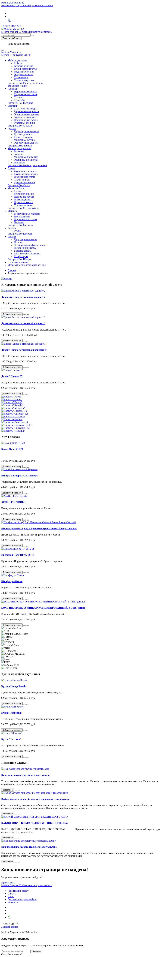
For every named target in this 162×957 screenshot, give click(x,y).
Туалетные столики (24, 122)
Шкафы (12, 236)
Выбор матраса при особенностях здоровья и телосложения (35, 799)
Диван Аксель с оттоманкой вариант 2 (23, 297)
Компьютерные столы (26, 174)
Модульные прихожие (26, 157)
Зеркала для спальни (25, 117)
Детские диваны (23, 134)
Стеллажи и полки (18, 262)
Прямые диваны (22, 199)
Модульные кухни (24, 71)
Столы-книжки (22, 179)
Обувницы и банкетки (26, 159)
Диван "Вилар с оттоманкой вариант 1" (24, 350)
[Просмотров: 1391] (19, 790)
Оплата (12, 893)
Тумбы (17, 230)
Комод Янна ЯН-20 (12, 449)
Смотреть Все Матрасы (20, 225)
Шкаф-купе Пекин (11, 581)
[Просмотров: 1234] (19, 814)
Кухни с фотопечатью (25, 68)
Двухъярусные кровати (26, 131)
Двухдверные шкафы (25, 239)
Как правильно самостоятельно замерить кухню (29, 847)
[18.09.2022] (16, 838)
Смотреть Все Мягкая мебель (23, 208)
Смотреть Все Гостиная (20, 103)
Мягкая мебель (16, 188)
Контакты (13, 902)
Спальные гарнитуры (25, 108)
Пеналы (18, 242)
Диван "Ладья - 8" (11, 376)
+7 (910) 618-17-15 (11, 26)
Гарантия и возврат (18, 890)
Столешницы (21, 77)
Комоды (12, 228)
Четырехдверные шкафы (27, 253)
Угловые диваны (23, 205)
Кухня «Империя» (11, 712)
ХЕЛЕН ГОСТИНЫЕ (13, 502)
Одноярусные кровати (26, 142)
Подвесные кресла (24, 196)
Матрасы (12, 211)
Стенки (18, 97)
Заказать (36, 951)
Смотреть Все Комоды (20, 233)
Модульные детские (24, 139)
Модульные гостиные (25, 94)
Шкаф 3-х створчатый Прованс (19, 475)
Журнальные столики (25, 91)
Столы (11, 168)
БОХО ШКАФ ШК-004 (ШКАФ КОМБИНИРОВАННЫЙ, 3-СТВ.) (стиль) (43, 607)
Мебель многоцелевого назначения (27, 265)
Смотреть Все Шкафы (19, 259)
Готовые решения (23, 66)
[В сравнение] (27, 314)
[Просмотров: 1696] (19, 862)
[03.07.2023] (16, 790)
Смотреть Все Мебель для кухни (25, 83)
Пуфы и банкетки (23, 202)
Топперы (19, 222)
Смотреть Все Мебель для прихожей (27, 165)
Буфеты (18, 63)
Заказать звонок (9, 926)
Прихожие (19, 162)
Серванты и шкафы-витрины (29, 245)
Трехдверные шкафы (25, 248)
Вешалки (19, 151)
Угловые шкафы (22, 250)
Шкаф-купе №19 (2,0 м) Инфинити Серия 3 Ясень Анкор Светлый (39, 528)
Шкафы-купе (21, 256)
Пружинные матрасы (25, 219)
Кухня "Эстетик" (11, 739)
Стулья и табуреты (24, 80)
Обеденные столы (23, 74)
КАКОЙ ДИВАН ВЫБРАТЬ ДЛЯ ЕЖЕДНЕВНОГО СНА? (34, 823)
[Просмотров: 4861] (19, 838)
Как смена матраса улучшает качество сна (25, 775)
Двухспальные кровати (26, 111)
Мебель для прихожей (19, 148)
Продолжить (8, 882)
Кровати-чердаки (23, 137)
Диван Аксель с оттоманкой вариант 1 (23, 323)
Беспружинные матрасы (27, 213)
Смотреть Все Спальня (20, 125)
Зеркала (18, 154)
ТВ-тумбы (19, 100)
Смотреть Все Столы (19, 185)
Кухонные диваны (24, 194)
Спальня (12, 105)
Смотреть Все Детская (20, 145)
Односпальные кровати (26, 114)
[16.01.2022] (16, 862)
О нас (11, 896)
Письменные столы (24, 176)
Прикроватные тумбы (26, 120)
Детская (12, 128)
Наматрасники (22, 216)
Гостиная (12, 88)
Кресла (18, 191)
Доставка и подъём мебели (22, 899)
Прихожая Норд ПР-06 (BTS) (17, 555)
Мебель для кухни (17, 60)
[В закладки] (24, 314)
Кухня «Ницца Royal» (13, 686)
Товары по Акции (17, 85)
